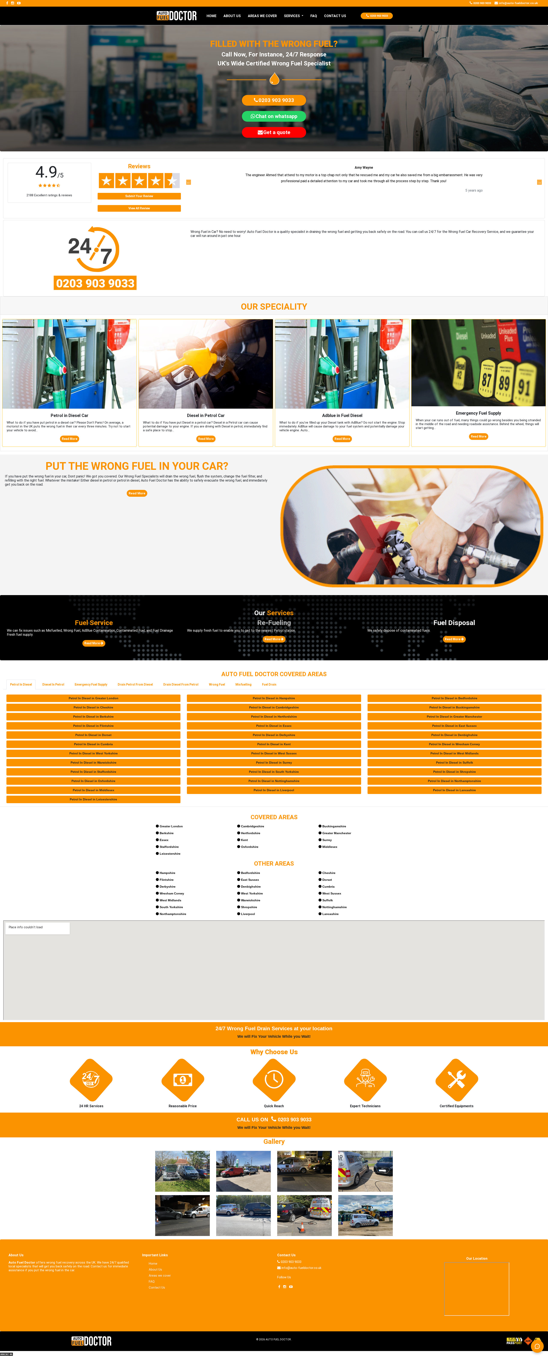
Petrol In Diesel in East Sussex (454, 725)
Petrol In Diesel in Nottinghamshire (274, 781)
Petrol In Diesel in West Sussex (274, 753)
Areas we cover (160, 1275)
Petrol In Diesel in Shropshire (454, 771)
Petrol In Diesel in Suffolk (454, 762)
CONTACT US (335, 16)
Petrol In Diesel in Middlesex (93, 790)
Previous (188, 182)
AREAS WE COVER (262, 16)
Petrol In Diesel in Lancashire (454, 790)
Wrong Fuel (217, 684)
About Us (155, 1269)
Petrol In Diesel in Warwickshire (93, 762)
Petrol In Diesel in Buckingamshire (454, 707)
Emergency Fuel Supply (91, 684)
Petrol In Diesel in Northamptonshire (454, 781)
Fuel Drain (269, 684)
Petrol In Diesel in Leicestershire (93, 799)
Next (539, 182)
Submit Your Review (139, 196)
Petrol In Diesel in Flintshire (93, 725)
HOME (211, 16)
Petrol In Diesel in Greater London (93, 698)
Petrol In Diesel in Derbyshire (274, 735)
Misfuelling (243, 684)
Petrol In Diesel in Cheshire (93, 707)
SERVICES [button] (292, 16)
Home (153, 1263)
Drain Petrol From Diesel (135, 684)
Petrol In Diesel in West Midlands (454, 753)
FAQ (313, 16)
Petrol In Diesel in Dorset (93, 735)
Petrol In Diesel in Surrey (274, 762)
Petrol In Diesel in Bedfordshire (454, 698)
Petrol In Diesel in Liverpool (274, 790)
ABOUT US (232, 16)
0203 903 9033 (294, 1119)
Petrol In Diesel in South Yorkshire (274, 771)
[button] (274, 100)
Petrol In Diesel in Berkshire (93, 716)
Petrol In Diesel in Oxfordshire (93, 781)
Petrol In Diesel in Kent (274, 744)
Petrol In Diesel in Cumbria (93, 744)
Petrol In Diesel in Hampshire (274, 698)
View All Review (139, 208)
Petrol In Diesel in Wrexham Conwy (454, 744)
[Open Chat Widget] (537, 1346)
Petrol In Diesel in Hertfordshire (274, 716)
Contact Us (157, 1287)
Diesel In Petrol (53, 684)
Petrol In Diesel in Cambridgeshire (274, 707)
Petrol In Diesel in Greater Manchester (454, 716)
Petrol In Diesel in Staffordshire (93, 771)
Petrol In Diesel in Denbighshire (454, 735)
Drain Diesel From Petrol (180, 684)
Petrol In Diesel (21, 684)
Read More (69, 439)
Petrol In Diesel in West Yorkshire (93, 753)
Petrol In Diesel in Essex (274, 725)
